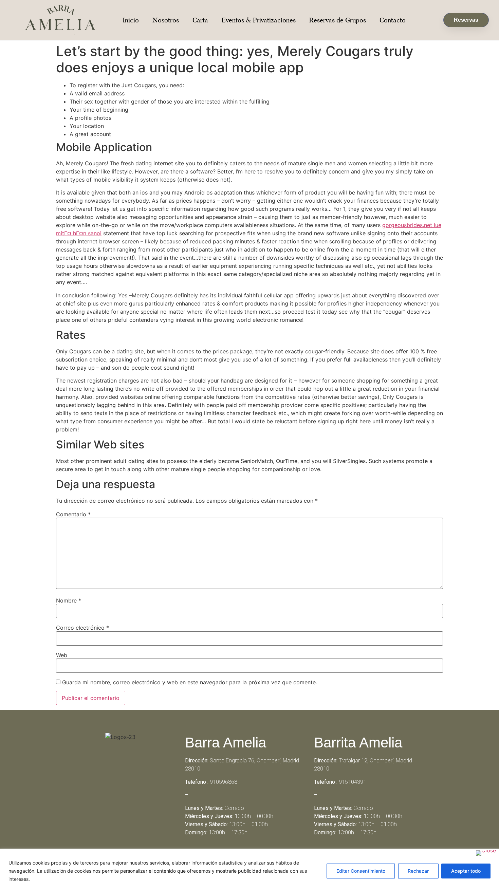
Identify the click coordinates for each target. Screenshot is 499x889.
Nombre (68, 600)
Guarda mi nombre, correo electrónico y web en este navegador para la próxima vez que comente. (189, 682)
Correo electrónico (82, 627)
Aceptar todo (466, 871)
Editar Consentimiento (360, 871)
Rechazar (418, 871)
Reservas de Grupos (337, 20)
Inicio (131, 20)
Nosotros (165, 20)
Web (61, 655)
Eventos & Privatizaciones (259, 20)
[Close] (486, 853)
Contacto (393, 20)
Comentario (73, 514)
